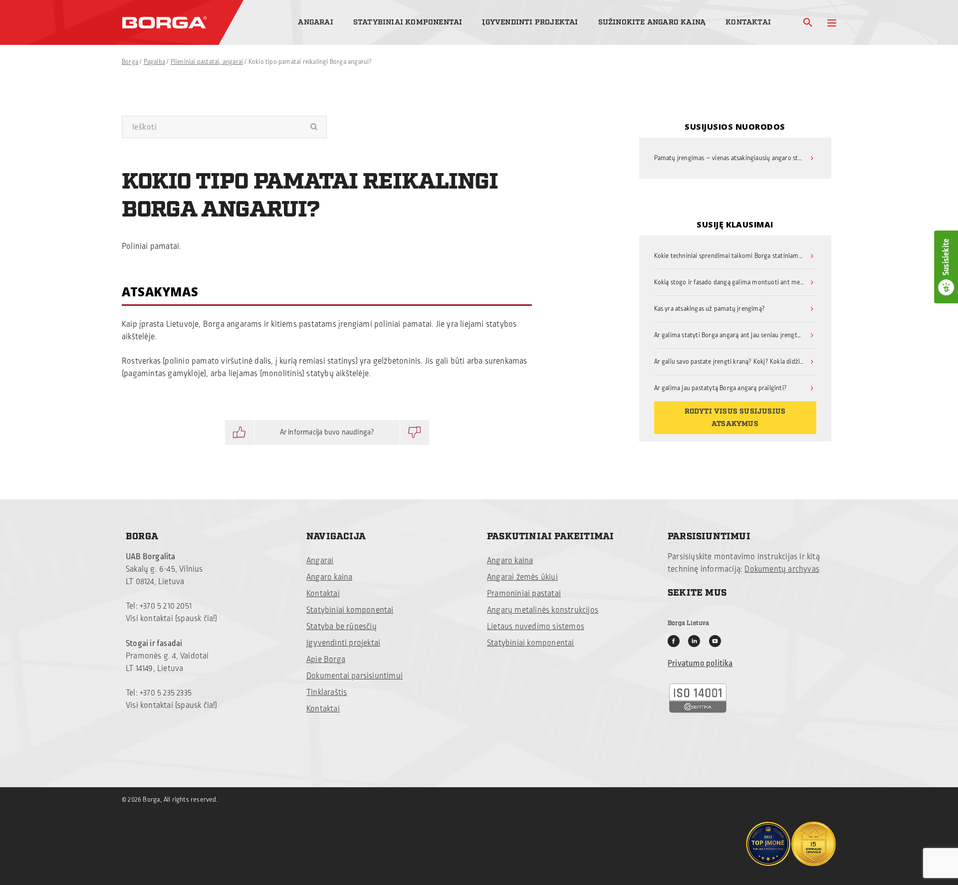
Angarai (315, 22)
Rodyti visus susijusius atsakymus (735, 418)
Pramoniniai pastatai (524, 594)
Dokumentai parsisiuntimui (354, 676)
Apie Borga (325, 659)
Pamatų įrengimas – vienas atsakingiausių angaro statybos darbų (735, 158)
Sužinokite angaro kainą (652, 22)
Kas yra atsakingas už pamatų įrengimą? (709, 308)
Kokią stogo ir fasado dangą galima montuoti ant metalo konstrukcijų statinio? (735, 282)
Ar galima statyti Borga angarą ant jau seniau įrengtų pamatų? (735, 335)
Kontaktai (748, 22)
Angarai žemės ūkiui (522, 577)
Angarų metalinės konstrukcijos (542, 610)
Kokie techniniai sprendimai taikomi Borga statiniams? (729, 255)
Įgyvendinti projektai (530, 22)
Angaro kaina (329, 577)
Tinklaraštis (326, 692)
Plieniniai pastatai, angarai (207, 61)
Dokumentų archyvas (781, 569)
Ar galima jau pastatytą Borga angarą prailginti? (720, 388)
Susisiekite (946, 256)
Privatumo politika (700, 663)
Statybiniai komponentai (408, 22)
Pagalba (154, 61)
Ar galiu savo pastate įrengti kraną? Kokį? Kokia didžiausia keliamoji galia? (735, 361)
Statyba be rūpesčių (341, 627)
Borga (130, 61)
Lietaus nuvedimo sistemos (535, 627)
